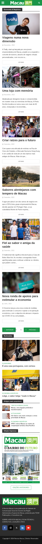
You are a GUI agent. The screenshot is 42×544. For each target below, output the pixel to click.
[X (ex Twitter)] (16, 527)
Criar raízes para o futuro (19, 140)
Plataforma (6, 363)
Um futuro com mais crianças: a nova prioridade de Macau (24, 416)
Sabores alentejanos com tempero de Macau (19, 191)
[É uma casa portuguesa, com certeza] (21, 350)
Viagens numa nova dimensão (15, 39)
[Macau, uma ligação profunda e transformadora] (6, 408)
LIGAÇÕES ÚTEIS (18, 522)
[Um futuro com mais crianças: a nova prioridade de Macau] (6, 416)
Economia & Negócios (10, 393)
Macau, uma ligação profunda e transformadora (22, 408)
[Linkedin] (22, 527)
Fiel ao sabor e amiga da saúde (18, 244)
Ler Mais (21, 62)
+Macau (14, 405)
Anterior (9, 330)
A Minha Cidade (22, 405)
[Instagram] (10, 527)
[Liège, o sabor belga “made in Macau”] (21, 380)
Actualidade (16, 413)
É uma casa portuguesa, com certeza (18, 366)
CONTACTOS (6, 522)
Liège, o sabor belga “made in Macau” (19, 396)
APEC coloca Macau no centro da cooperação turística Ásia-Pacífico (23, 424)
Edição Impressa (10, 431)
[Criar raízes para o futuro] (21, 126)
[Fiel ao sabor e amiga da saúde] (21, 229)
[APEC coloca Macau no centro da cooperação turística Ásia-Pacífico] (6, 424)
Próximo (32, 330)
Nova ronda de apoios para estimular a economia (20, 298)
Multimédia (8, 336)
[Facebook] (4, 527)
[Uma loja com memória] (21, 77)
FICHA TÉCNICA (27, 519)
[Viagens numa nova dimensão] (21, 24)
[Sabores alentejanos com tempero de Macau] (21, 176)
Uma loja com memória (17, 90)
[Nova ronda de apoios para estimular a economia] (21, 282)
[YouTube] (28, 527)
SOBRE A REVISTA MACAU (11, 519)
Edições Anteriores (21, 487)
